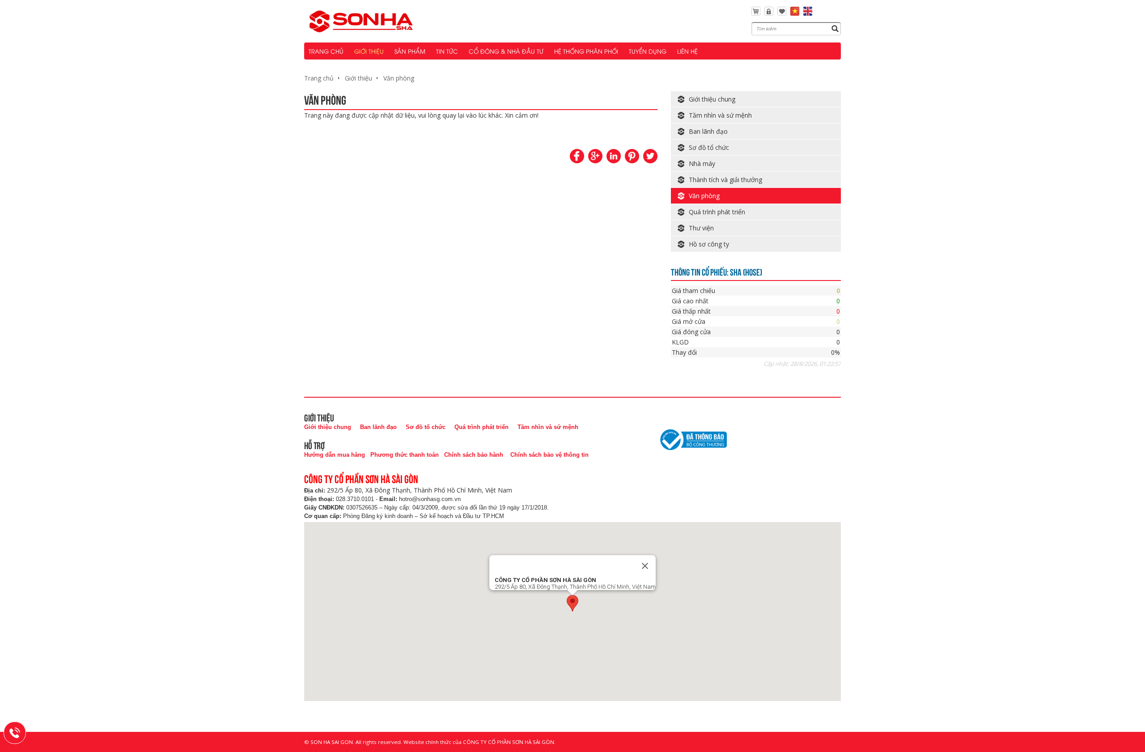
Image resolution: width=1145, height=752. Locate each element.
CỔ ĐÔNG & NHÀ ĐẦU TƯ (506, 51)
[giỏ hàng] (755, 13)
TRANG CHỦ (326, 51)
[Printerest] (632, 156)
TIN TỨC (447, 51)
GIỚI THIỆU (369, 51)
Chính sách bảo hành (473, 454)
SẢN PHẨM (409, 51)
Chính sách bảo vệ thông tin (549, 454)
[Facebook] (577, 156)
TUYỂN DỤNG (647, 51)
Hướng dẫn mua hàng (334, 454)
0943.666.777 (20, 731)
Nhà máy (702, 163)
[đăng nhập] (768, 13)
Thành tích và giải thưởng (725, 179)
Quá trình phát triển (717, 212)
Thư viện (701, 228)
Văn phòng (398, 78)
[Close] (645, 566)
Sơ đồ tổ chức (709, 147)
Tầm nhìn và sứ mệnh (720, 115)
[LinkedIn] (613, 156)
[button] (572, 603)
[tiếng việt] (794, 13)
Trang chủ (319, 78)
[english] (807, 13)
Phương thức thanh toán (404, 454)
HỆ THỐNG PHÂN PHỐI (586, 51)
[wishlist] (781, 13)
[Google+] (595, 156)
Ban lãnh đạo (708, 131)
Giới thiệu (358, 78)
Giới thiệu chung (712, 99)
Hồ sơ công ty (709, 244)
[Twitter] (650, 156)
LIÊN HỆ (687, 51)
